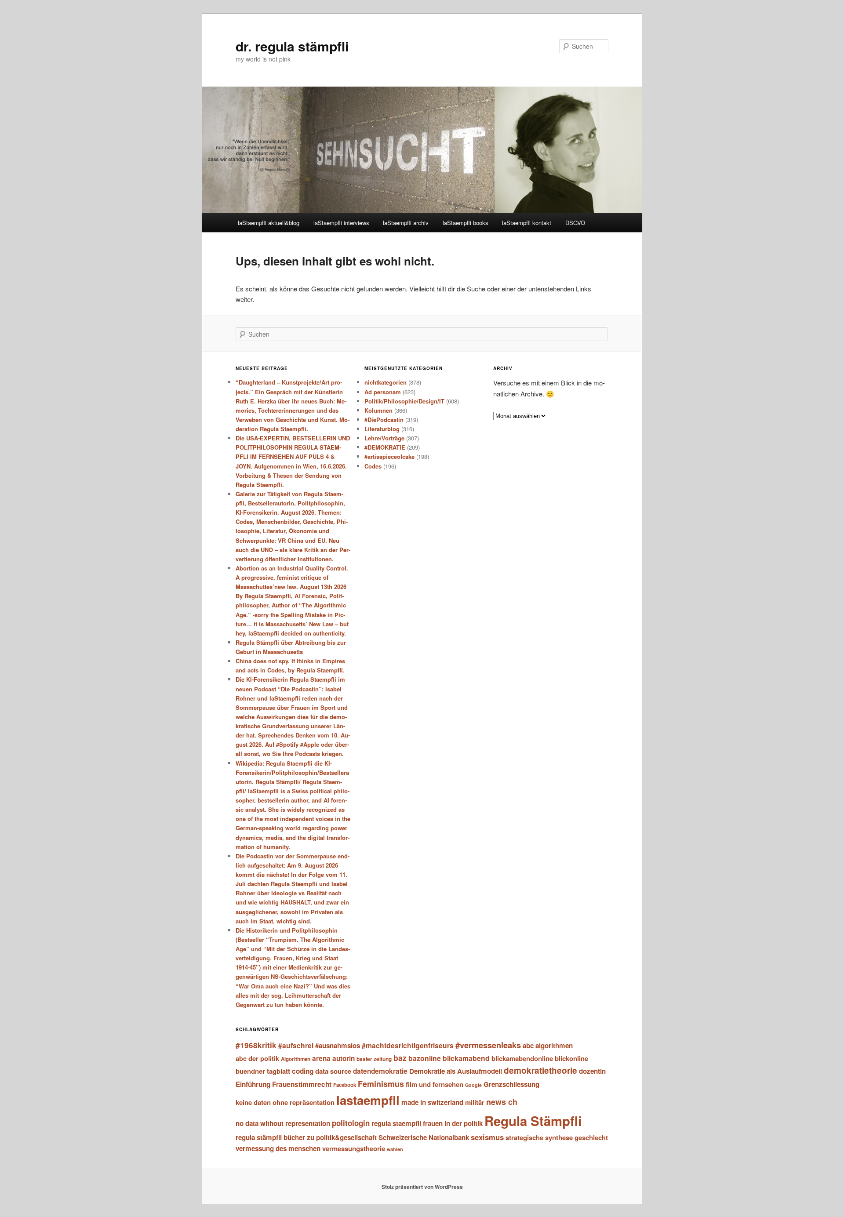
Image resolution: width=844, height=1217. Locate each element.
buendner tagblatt (263, 1071)
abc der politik (257, 1058)
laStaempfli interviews (341, 222)
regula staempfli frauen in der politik (427, 1123)
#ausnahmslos (337, 1045)
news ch (501, 1102)
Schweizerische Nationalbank (423, 1137)
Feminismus (381, 1084)
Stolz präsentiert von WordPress (422, 1187)
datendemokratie (380, 1071)
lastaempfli (368, 1100)
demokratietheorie (540, 1070)
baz (400, 1057)
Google (473, 1085)
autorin (343, 1058)
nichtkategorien (385, 382)
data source (333, 1071)
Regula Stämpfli (533, 1121)
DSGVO (575, 222)
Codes (373, 466)
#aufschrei (295, 1045)
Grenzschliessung (511, 1084)
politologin (351, 1123)
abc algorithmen (548, 1045)
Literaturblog (382, 429)
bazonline (424, 1058)
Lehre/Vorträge (384, 438)
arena (321, 1058)
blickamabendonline (522, 1058)
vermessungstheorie (353, 1148)
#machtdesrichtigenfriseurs (408, 1045)
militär (474, 1102)
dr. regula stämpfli (292, 45)
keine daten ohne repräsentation (285, 1102)
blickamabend (466, 1058)
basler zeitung (374, 1059)
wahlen (395, 1149)
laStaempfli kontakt (526, 222)
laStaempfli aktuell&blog (268, 222)
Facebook (344, 1085)
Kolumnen (378, 410)
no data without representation (283, 1123)
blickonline (571, 1058)
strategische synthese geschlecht (557, 1137)
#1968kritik (256, 1045)
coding (302, 1071)
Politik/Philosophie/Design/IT (404, 401)
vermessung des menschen (278, 1148)
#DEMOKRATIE (384, 447)
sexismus (487, 1137)
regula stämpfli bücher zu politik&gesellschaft (306, 1137)
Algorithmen (295, 1059)
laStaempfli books (465, 222)
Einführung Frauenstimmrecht (283, 1084)
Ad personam (382, 392)
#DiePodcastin (384, 419)
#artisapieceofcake (389, 456)
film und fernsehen (434, 1084)
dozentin (592, 1071)
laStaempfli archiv (406, 222)
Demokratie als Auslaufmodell (455, 1071)
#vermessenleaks (488, 1045)
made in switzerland (432, 1102)
